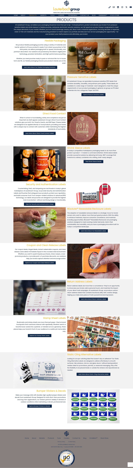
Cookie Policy (71, 441)
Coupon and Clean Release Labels (46, 245)
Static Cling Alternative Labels (84, 354)
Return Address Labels (79, 281)
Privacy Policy (61, 441)
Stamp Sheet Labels (54, 318)
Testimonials (72, 15)
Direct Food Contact (54, 113)
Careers (61, 15)
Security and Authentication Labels (46, 184)
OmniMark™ (103, 15)
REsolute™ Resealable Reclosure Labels (89, 208)
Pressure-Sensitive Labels (81, 77)
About (23, 15)
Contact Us (84, 15)
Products (32, 15)
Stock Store (114, 15)
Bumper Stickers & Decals (51, 391)
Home (16, 15)
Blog (94, 15)
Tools (52, 15)
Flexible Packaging (55, 40)
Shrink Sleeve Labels (78, 148)
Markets (43, 15)
